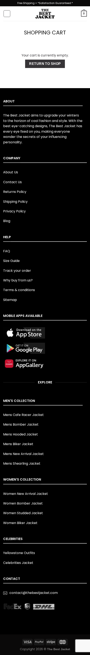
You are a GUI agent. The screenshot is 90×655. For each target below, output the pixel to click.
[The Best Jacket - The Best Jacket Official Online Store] (45, 13)
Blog (6, 220)
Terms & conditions (19, 290)
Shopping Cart (45, 32)
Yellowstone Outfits (19, 552)
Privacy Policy (14, 211)
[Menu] (7, 13)
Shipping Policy (15, 201)
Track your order (17, 270)
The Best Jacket (58, 649)
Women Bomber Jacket (23, 503)
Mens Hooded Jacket (20, 434)
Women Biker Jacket (20, 522)
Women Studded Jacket (23, 513)
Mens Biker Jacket (18, 444)
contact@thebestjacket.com (33, 592)
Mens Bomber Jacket (21, 424)
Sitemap (10, 299)
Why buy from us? (18, 280)
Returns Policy (14, 191)
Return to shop (45, 63)
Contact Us (12, 182)
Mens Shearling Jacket (21, 463)
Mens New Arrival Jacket (23, 453)
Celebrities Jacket (18, 562)
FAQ (6, 251)
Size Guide (11, 260)
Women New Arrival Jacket (25, 493)
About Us (10, 172)
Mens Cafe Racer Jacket (23, 414)
